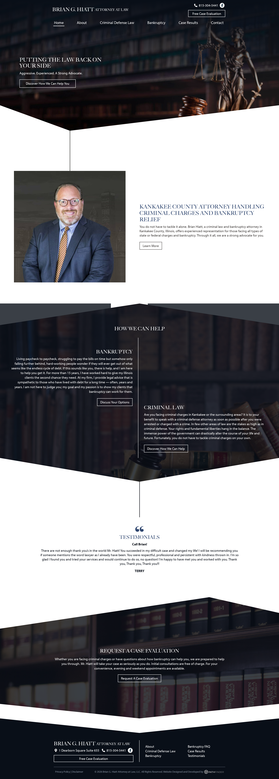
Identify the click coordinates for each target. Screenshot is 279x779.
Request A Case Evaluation (139, 678)
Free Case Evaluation (206, 13)
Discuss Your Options (114, 402)
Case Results (196, 751)
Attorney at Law (112, 10)
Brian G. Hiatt (73, 9)
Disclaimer (77, 771)
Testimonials (196, 756)
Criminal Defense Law (160, 751)
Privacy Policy (62, 771)
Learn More (151, 246)
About (149, 746)
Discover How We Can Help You (47, 83)
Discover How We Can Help (166, 448)
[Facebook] (222, 5)
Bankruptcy (153, 756)
